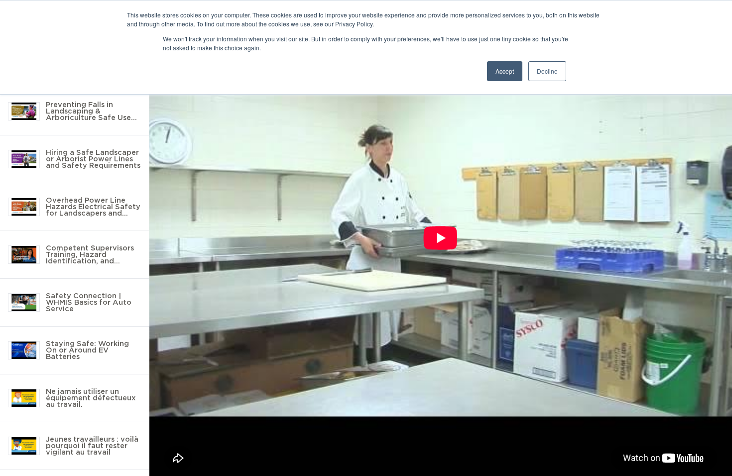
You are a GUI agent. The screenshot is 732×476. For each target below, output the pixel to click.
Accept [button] (504, 71)
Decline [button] (547, 71)
